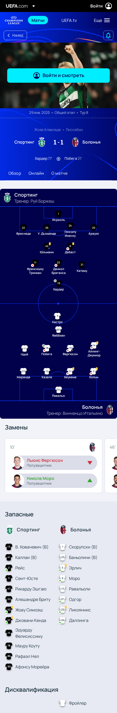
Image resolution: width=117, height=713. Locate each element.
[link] (38, 20)
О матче (59, 173)
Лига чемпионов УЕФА (14, 20)
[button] (100, 20)
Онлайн (36, 173)
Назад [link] (17, 35)
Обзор (14, 173)
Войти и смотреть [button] (63, 75)
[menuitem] (41, 20)
